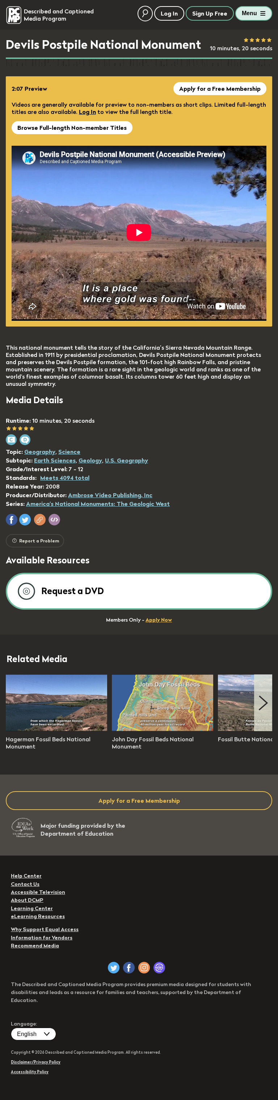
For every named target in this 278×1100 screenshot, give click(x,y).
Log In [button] (169, 13)
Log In (87, 111)
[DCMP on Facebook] (129, 967)
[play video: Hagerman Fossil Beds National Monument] (56, 729)
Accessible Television (38, 892)
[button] (11, 519)
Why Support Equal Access (45, 929)
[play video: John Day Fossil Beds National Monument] (162, 729)
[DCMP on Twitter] (113, 967)
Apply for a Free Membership (220, 88)
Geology (90, 460)
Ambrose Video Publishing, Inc (110, 495)
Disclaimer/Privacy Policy (35, 1062)
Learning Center (32, 908)
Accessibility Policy (30, 1071)
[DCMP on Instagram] (144, 967)
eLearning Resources (38, 916)
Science (69, 451)
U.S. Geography (126, 460)
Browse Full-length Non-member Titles (72, 127)
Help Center (26, 876)
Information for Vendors (41, 937)
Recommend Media (35, 945)
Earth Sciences (55, 460)
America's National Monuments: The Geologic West (98, 503)
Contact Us (25, 884)
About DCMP (27, 900)
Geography (39, 451)
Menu (249, 13)
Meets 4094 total (64, 477)
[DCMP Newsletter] (159, 967)
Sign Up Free (209, 13)
